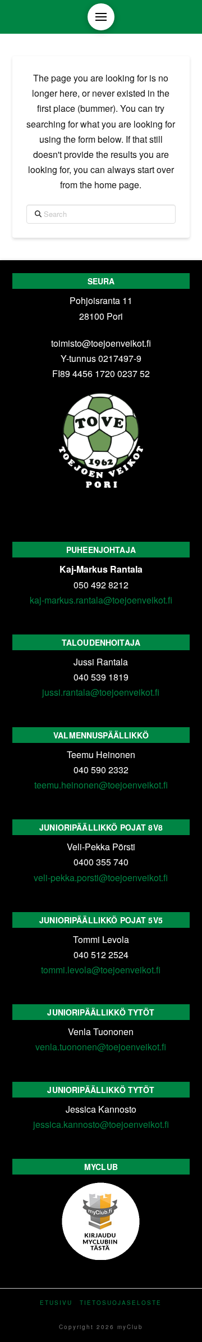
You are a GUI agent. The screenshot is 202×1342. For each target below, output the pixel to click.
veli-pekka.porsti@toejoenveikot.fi (101, 877)
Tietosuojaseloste (121, 1303)
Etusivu (56, 1303)
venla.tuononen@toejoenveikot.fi (100, 1046)
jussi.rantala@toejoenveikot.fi (100, 692)
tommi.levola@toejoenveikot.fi (100, 969)
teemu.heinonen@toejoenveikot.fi (101, 784)
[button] (101, 16)
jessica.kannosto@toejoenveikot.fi (101, 1124)
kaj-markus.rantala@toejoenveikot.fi (101, 599)
